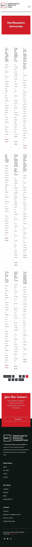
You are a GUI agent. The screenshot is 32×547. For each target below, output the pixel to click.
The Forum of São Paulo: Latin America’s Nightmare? (7, 54)
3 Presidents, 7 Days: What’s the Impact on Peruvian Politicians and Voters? (25, 58)
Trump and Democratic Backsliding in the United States (25, 277)
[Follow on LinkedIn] (4, 538)
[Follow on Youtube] (7, 538)
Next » (21, 379)
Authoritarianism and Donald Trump (16, 276)
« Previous (7, 376)
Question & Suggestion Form (12, 514)
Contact (5, 477)
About (5, 467)
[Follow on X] (11, 538)
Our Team (6, 470)
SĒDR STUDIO (14, 534)
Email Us (5, 511)
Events (5, 474)
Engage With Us (8, 499)
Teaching (5, 489)
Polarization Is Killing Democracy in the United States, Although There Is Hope (16, 165)
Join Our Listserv (8, 518)
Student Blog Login (9, 521)
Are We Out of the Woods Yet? (7, 158)
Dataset (5, 492)
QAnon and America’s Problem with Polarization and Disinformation (25, 163)
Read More (6, 140)
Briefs (5, 496)
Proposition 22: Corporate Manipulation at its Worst (16, 54)
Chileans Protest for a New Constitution (7, 277)
